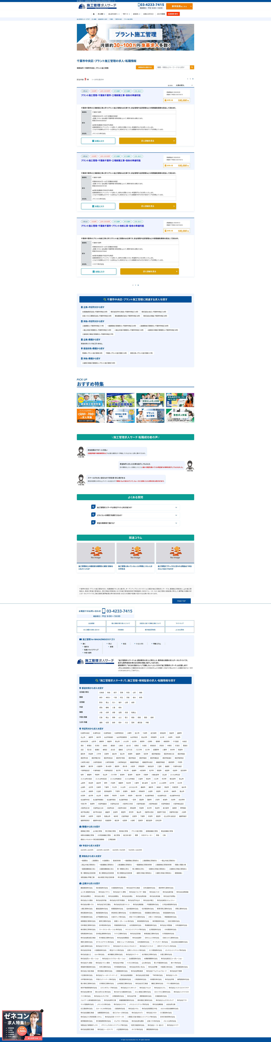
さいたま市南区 (130, 779)
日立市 (180, 783)
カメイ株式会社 (99, 954)
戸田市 (113, 783)
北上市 (83, 737)
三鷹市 (164, 750)
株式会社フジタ (154, 892)
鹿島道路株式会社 (102, 909)
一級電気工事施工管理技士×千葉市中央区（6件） (162, 330)
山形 (134, 692)
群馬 (140, 697)
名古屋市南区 (123, 800)
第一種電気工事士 (123, 869)
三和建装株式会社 (140, 979)
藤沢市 (91, 766)
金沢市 (91, 795)
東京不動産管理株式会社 (89, 988)
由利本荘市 (84, 741)
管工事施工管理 (110, 831)
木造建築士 (106, 860)
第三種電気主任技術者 (124, 873)
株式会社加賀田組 (182, 892)
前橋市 (125, 791)
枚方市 (149, 808)
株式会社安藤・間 (86, 992)
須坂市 (130, 795)
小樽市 (129, 733)
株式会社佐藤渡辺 (123, 938)
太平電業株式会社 (102, 917)
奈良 (126, 712)
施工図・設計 (127, 835)
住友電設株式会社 (132, 909)
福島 (140, 692)
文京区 (97, 745)
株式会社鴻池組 (155, 896)
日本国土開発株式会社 (103, 933)
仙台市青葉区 (108, 737)
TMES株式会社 (158, 975)
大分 (126, 722)
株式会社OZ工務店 (141, 983)
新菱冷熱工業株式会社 (164, 909)
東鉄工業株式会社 (105, 921)
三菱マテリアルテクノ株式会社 (166, 946)
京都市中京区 (149, 812)
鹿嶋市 (143, 787)
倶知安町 (163, 733)
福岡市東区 (183, 816)
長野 (132, 702)
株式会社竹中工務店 (133, 888)
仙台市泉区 (134, 737)
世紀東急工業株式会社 (118, 913)
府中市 (172, 750)
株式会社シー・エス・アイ (105, 1029)
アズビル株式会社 (132, 963)
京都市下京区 (161, 812)
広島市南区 (125, 816)
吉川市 (153, 783)
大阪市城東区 (165, 804)
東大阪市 (166, 808)
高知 (145, 717)
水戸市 (172, 783)
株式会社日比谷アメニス (122, 904)
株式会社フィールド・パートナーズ (106, 975)
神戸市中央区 (97, 812)
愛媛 (139, 717)
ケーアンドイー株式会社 (160, 942)
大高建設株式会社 (161, 996)
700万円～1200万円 (135, 850)
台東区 (105, 745)
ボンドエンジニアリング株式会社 (175, 950)
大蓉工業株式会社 (166, 954)
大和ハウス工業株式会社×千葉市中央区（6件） (97, 316)
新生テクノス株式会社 (117, 950)
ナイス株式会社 (86, 996)
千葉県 (111, 19)
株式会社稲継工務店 (87, 1013)
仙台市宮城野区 (122, 737)
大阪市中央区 (122, 808)
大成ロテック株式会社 (118, 917)
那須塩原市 (108, 791)
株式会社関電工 (86, 896)
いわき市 (126, 741)
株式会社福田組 (138, 904)
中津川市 (84, 804)
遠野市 (91, 737)
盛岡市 (179, 733)
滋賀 (120, 712)
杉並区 (177, 745)
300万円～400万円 (87, 850)
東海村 (159, 787)
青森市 (171, 733)
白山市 (98, 795)
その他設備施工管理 (104, 835)
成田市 (167, 770)
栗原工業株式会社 (87, 942)
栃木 (134, 697)
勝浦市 (89, 775)
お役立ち (135, 14)
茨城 (127, 697)
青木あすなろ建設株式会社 (122, 992)
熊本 (120, 722)
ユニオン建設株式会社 (88, 892)
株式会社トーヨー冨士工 (156, 1025)
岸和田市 (133, 808)
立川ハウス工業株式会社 (162, 992)
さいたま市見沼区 (101, 779)
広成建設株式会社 (135, 958)
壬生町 (98, 791)
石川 (113, 702)
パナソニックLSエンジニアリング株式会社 (114, 1025)
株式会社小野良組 (166, 925)
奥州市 (98, 737)
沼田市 (158, 791)
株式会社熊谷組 (141, 896)
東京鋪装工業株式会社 (115, 954)
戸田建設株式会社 (153, 904)
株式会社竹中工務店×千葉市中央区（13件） (124, 312)
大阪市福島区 (102, 804)
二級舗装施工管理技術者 (163, 865)
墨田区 (113, 745)
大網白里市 (155, 775)
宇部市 (150, 816)
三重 (113, 707)
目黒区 (136, 745)
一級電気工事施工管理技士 (157, 869)
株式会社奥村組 (168, 892)
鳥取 (113, 717)
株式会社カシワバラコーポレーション (114, 958)
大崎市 (170, 737)
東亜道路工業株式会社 (151, 933)
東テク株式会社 (176, 963)
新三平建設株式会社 (160, 963)
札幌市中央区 (85, 733)
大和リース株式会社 (154, 917)
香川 (126, 717)
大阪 (100, 712)
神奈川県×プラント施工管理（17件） (141, 353)
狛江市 (122, 754)
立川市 (147, 750)
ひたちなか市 (133, 787)
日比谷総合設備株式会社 (179, 942)
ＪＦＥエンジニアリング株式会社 (139, 1004)
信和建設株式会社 (87, 933)
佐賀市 (125, 820)
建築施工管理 (85, 831)
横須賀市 (171, 762)
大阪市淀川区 (85, 808)
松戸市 (151, 770)
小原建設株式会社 (118, 996)
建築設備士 (178, 873)
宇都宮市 (175, 787)
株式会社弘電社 (127, 896)
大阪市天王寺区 (128, 804)
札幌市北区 (96, 733)
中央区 (184, 741)
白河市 (134, 741)
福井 (120, 702)
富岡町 (158, 741)
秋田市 (178, 737)
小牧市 (157, 800)
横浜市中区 (84, 758)
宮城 (121, 692)
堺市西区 (183, 808)
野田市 (159, 770)
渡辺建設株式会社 (125, 979)
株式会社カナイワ (172, 1025)
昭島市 (180, 750)
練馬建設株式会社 (183, 979)
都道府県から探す (102, 19)
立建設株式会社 (120, 1008)
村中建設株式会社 (120, 967)
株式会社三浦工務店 (87, 971)
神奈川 (108, 697)
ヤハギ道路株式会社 (87, 1004)
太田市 (150, 791)
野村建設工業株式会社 (104, 971)
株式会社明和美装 (137, 971)
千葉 (115, 697)
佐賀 (107, 722)
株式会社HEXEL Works (137, 967)
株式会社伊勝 (152, 967)
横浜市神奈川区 (169, 754)
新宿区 (89, 745)
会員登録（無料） (173, 14)
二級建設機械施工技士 (106, 869)
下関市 (142, 816)
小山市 (83, 791)
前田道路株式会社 (169, 913)
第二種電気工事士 (138, 869)
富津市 (130, 775)
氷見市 (83, 795)
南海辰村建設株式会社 (88, 967)
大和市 (133, 766)
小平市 (98, 754)
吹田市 (141, 808)
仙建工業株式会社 (87, 946)
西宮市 (123, 812)
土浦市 (83, 787)
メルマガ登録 (161, 14)
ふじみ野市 (162, 783)
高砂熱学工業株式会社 (166, 888)
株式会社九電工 (100, 896)
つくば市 (122, 787)
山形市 (94, 741)
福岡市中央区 (97, 820)
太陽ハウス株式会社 (153, 1021)
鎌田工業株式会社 (157, 983)
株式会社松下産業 (176, 971)
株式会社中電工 (148, 900)
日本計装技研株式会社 (167, 1017)
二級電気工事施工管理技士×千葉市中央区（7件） (98, 334)
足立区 (113, 750)
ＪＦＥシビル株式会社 (103, 1004)
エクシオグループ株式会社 (108, 988)
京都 (113, 712)
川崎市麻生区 (122, 762)
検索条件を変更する (145, 67)
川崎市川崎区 (85, 762)
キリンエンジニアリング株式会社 (135, 929)
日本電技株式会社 (105, 925)
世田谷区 (153, 745)
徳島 (132, 717)
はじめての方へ (113, 14)
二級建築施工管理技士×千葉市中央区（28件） (154, 326)
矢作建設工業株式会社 (106, 938)
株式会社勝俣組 (158, 1004)
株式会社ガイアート (132, 954)
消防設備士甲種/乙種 (87, 877)
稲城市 (138, 754)
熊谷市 (148, 779)
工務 (164, 835)
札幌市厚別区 (119, 733)
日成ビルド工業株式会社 (170, 938)
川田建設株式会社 (100, 950)
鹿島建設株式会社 (87, 888)
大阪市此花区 (114, 804)
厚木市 (125, 766)
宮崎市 (140, 820)
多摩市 (130, 754)
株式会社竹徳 (131, 996)
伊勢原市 (141, 766)
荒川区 (89, 750)
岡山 (107, 717)
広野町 (150, 741)
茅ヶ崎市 (108, 766)
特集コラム (157, 644)
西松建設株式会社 (87, 913)
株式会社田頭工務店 (87, 1029)
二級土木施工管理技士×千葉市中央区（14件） (129, 330)
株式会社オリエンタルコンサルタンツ (124, 946)
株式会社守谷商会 (169, 896)
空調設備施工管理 (152, 831)
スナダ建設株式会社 (155, 950)
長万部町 (154, 733)
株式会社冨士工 (86, 954)
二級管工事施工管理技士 (163, 873)
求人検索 (100, 14)
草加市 (91, 783)
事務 (157, 835)
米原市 (91, 816)
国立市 (114, 754)
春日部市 (173, 779)
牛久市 (114, 787)
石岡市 (98, 787)
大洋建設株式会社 (168, 933)
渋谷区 (161, 745)
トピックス (139, 644)
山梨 (126, 702)
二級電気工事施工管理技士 (178, 869)
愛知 (100, 707)
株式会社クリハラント (146, 946)
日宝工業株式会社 (174, 921)
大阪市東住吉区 (178, 804)
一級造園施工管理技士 (106, 865)
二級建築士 (95, 860)
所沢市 (164, 779)
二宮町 (159, 766)
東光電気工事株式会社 (88, 929)
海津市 (92, 804)
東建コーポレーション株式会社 (124, 921)
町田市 (91, 754)
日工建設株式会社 (87, 1008)
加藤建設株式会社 (103, 1013)
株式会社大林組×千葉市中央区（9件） (155, 316)
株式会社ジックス (171, 975)
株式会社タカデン (137, 1013)
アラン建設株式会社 (173, 983)
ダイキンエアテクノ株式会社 (105, 942)
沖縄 (147, 722)
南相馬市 (166, 741)
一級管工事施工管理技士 (143, 873)
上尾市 (83, 783)
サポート (125, 14)
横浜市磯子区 (96, 758)
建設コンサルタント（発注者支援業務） (93, 839)
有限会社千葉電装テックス (89, 1025)
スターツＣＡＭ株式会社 (103, 1008)
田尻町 (174, 808)
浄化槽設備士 (122, 877)
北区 (82, 750)
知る (124, 644)
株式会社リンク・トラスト (181, 992)
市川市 (126, 770)
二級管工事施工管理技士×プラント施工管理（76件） (98, 363)
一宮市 (133, 800)
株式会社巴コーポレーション (90, 958)
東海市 (165, 800)
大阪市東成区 (153, 804)
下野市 (117, 791)
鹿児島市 (149, 820)
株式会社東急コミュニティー (166, 900)
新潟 (100, 702)
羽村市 (146, 754)
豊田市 (141, 800)
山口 (120, 717)
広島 (100, 717)
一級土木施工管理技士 (167, 860)
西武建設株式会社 (102, 913)
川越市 (140, 779)
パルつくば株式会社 (169, 1021)
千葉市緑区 (96, 770)
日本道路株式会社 (149, 888)
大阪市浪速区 (140, 804)
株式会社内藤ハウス (87, 904)
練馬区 (105, 750)
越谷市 (98, 783)
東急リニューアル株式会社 (125, 942)
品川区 (128, 745)
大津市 (184, 812)
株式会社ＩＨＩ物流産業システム (91, 1017)
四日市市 (182, 800)
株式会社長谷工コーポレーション (171, 958)
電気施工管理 (123, 831)
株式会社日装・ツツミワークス (114, 1017)
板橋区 (97, 750)
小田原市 (99, 766)
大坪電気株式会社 (87, 979)
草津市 (83, 816)
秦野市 (117, 766)
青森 (108, 692)
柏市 (82, 775)
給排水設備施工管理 (87, 835)
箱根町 (167, 766)
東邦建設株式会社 (87, 1021)
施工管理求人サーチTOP (83, 19)
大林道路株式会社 (181, 925)
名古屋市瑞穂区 (98, 800)
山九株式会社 (146, 963)
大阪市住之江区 (98, 808)
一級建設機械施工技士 (88, 869)
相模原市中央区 (147, 762)
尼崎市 (115, 812)
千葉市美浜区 (108, 770)
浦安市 (138, 775)
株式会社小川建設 (87, 900)
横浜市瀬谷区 (154, 758)
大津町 (132, 820)
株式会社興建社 (113, 896)
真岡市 (91, 791)
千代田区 (176, 741)
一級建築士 (84, 860)
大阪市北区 (110, 808)
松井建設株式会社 (148, 909)
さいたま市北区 (175, 775)
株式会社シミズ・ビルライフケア (179, 988)
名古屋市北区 (162, 795)
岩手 (115, 692)
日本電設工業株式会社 (88, 925)
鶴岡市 (101, 741)
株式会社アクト (182, 1000)
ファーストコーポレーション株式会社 (110, 929)
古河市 (91, 787)
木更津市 (143, 770)
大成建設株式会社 (117, 888)
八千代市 (114, 775)
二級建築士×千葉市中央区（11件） (93, 326)
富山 (107, 702)
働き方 (86, 647)
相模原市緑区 (134, 762)
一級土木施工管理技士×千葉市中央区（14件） (96, 330)
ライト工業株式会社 (120, 933)
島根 (152, 717)
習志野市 (184, 770)
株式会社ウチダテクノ (103, 946)
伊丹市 (131, 812)
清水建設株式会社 (102, 888)
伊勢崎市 (142, 791)
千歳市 (145, 733)
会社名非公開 (170, 1004)
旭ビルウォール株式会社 (120, 1013)
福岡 (100, 722)
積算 (136, 835)
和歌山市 (107, 816)
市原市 (97, 775)
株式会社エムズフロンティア (165, 1000)
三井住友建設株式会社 (169, 904)
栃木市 (184, 787)
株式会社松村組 (101, 900)
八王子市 (139, 750)
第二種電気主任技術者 (106, 873)
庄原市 (134, 816)
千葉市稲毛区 (85, 770)
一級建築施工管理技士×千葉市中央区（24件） (121, 326)
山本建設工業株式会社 (124, 983)
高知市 (158, 816)
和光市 (128, 783)
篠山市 (139, 812)
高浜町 (106, 795)
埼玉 (121, 697)
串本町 (116, 816)
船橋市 (134, 770)
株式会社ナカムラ (145, 988)
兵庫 (107, 712)
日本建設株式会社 (143, 942)
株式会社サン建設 (86, 963)
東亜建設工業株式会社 (88, 921)
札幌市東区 (107, 733)
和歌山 (133, 712)
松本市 (122, 795)
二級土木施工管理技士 (88, 865)
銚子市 (118, 770)
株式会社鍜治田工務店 (88, 938)
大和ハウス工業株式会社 (137, 917)
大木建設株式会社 (170, 929)
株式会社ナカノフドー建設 (137, 892)
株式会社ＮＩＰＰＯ (120, 1004)
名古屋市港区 (111, 800)
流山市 (105, 775)
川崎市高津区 (97, 762)
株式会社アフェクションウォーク (156, 971)
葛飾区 (121, 750)
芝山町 (164, 775)
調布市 (83, 754)
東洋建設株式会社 (158, 921)
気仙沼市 (144, 737)
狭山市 (181, 779)
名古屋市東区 (149, 795)
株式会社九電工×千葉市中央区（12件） (154, 312)
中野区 (169, 745)
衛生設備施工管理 (167, 831)
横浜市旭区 (132, 758)
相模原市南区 (160, 762)
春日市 (117, 820)
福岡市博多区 (85, 820)
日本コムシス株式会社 (152, 938)
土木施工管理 (97, 831)
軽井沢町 (139, 795)
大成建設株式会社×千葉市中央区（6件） (95, 312)
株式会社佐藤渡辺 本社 (149, 1008)
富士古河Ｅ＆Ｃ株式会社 (103, 992)
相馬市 (142, 741)
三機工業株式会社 (87, 909)
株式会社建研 (136, 938)
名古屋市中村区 (175, 795)
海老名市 (151, 766)
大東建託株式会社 (156, 979)
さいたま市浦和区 (116, 779)
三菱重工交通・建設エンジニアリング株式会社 (142, 1017)
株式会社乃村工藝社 (104, 904)
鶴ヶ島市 (145, 783)
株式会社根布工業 (110, 1000)
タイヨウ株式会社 (137, 1029)
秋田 (127, 692)
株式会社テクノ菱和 (119, 892)
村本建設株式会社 (87, 917)
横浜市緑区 (143, 758)
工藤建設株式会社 (122, 971)
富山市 (182, 791)
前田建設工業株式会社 (152, 913)
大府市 (173, 800)
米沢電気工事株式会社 (149, 954)
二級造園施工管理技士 (124, 865)
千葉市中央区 (118, 19)
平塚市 (180, 762)
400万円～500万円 (103, 850)
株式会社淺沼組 (135, 933)
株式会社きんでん (159, 988)
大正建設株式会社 (122, 1029)
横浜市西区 (181, 754)
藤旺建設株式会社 (152, 1029)
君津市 (122, 775)
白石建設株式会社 (135, 925)
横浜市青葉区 (166, 758)
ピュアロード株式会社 (121, 1021)
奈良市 (98, 816)
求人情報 (94, 19)
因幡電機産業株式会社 (126, 1000)
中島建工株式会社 (166, 967)
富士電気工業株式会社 (88, 983)
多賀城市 (154, 737)
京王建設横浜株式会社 (103, 1021)
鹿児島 (140, 722)
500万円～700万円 (119, 850)
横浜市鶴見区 (156, 754)
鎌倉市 (83, 766)
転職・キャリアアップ (91, 650)
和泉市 (157, 808)
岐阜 (120, 707)
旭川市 (137, 733)
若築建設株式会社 (117, 909)
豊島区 (185, 745)
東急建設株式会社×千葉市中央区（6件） (127, 316)
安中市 (166, 791)
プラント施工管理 (136, 831)
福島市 (109, 741)
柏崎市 (174, 791)
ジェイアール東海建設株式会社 (91, 1000)
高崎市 (133, 791)
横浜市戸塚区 (120, 758)
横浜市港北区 (108, 758)
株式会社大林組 (118, 963)
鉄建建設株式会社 (170, 917)
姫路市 (107, 812)
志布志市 (158, 820)
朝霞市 (121, 783)
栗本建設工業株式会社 (145, 1000)
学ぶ (110, 644)
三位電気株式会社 (87, 975)
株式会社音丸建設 (138, 1021)
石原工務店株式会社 (137, 1025)
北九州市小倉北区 (170, 816)
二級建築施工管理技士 (149, 860)
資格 (111, 647)
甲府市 (114, 795)
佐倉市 (175, 770)
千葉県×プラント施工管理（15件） (116, 353)
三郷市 (136, 783)
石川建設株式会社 (135, 913)
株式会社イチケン (104, 892)
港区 (82, 745)
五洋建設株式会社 (155, 929)
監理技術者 (117, 860)
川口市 (156, 779)
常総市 (166, 787)
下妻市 (106, 787)
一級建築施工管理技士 (131, 860)
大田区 (144, 745)
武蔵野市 (156, 750)
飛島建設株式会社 (120, 925)
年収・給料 (87, 653)
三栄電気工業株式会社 (106, 983)
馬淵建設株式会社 (151, 925)
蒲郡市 (149, 800)
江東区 (121, 745)
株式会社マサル (133, 1008)
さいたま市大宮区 (86, 779)
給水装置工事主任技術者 (106, 877)
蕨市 (105, 783)
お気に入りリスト (148, 14)
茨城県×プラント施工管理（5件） (92, 353)
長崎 (113, 722)
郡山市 (117, 741)
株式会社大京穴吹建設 (117, 900)
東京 (100, 697)
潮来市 (151, 787)
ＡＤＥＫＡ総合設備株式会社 (169, 1008)
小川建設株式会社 (166, 1013)
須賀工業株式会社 (181, 909)
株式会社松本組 (86, 950)
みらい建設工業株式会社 (143, 992)
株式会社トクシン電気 (103, 963)
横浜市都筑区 (179, 758)
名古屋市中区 (85, 800)
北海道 (101, 692)
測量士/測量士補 (180, 865)
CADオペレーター (147, 835)
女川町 (162, 737)
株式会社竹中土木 (134, 900)
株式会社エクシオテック (128, 988)
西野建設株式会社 (145, 996)
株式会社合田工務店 (142, 975)
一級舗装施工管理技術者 (143, 865)
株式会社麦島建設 (126, 975)
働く (84, 644)
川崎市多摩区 (109, 762)
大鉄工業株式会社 (105, 967)
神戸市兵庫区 (85, 812)
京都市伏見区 (173, 812)
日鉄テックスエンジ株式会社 (136, 950)
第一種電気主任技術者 (88, 873)
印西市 (146, 775)
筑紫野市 (108, 820)
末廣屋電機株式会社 (151, 958)
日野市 (106, 754)
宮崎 (132, 722)
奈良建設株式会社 (182, 967)
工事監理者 (111, 839)
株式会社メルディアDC (101, 996)
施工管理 (117, 835)
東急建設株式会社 (143, 921)
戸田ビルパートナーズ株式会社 (106, 979)
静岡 (107, 707)
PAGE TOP (181, 601)
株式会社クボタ (151, 1013)
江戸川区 (129, 750)
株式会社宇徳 (169, 979)
